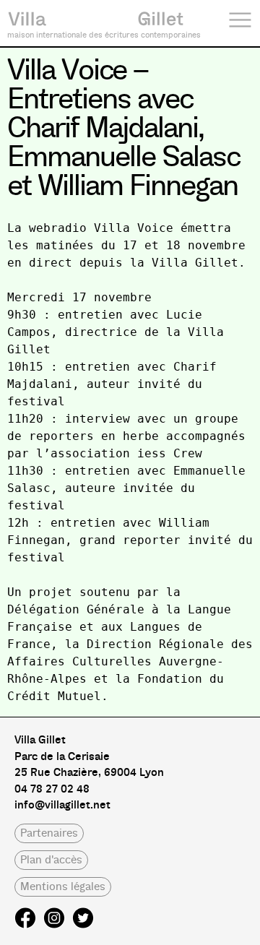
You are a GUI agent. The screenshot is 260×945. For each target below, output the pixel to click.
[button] (49, 833)
